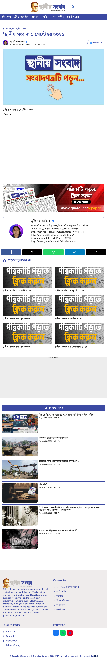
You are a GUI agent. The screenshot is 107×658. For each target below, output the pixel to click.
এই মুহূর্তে (6, 17)
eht (95, 656)
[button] (73, 7)
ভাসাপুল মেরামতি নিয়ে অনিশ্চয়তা (53, 438)
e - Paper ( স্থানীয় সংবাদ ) (16, 28)
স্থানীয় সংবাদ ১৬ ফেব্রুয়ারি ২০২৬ (71, 347)
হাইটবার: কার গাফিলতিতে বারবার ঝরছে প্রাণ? (59, 461)
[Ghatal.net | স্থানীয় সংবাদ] (49, 7)
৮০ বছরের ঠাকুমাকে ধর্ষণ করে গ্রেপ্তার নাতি (58, 530)
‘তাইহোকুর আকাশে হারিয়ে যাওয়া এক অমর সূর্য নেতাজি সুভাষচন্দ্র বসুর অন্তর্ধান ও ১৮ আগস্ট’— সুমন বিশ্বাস (69, 509)
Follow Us (97, 42)
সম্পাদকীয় (58, 17)
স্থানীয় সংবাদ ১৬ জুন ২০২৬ (16, 319)
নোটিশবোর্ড (73, 17)
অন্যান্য (35, 17)
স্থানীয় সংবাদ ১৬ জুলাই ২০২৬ (69, 290)
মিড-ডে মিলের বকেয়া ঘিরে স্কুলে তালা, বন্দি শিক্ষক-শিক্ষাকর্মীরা (66, 415)
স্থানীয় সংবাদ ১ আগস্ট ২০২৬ (17, 290)
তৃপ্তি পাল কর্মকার (19, 41)
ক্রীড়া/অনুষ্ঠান (21, 17)
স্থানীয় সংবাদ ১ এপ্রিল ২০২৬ (68, 319)
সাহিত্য (46, 17)
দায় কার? (43, 484)
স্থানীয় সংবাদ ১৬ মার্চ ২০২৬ (16, 347)
